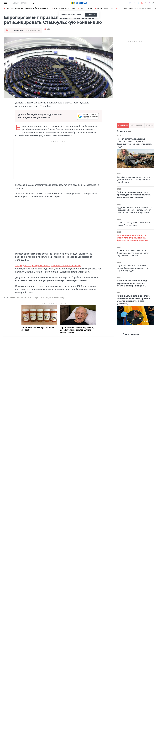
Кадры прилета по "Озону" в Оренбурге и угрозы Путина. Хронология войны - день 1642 (133, 238)
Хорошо (91, 15)
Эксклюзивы (86, 8)
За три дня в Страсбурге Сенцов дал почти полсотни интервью (48, 265)
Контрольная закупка (64, 8)
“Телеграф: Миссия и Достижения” (134, 8)
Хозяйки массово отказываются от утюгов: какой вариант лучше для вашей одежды (134, 179)
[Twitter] (145, 3)
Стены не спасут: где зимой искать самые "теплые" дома (134, 223)
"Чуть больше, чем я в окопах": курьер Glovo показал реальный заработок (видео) (132, 268)
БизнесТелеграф (105, 8)
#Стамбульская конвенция (53, 298)
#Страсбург (33, 298)
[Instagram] (149, 3)
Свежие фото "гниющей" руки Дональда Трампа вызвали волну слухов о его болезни (133, 253)
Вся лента (122, 131)
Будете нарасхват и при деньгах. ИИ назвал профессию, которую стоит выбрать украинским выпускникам (134, 210)
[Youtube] (142, 3)
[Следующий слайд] (155, 8)
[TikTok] (153, 3)
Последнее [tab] (123, 125)
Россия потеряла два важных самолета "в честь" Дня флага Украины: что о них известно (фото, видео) (134, 143)
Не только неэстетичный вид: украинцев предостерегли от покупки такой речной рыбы (132, 283)
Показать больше (131, 334)
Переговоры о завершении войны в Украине (27, 8)
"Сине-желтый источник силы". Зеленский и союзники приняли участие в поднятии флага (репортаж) (133, 300)
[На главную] (79, 3)
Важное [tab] (149, 125)
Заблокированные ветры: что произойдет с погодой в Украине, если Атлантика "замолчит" (134, 195)
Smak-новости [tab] (137, 125)
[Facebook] (130, 3)
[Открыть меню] (6, 3)
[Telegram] (138, 3)
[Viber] (134, 3)
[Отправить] (33, 3)
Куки (78, 14)
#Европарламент (18, 298)
